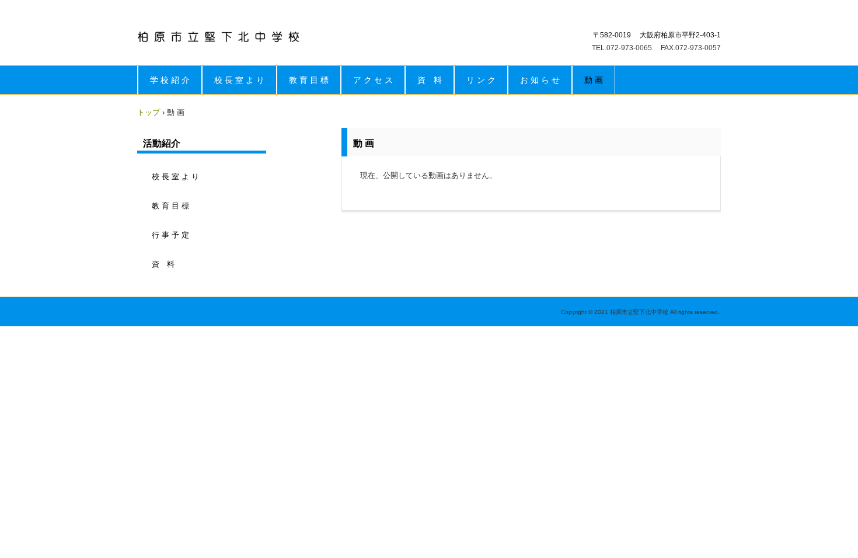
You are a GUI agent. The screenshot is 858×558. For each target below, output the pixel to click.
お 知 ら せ (540, 80)
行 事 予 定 (170, 235)
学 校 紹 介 (170, 80)
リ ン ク (481, 80)
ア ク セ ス (373, 80)
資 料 (429, 80)
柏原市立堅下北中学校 (218, 36)
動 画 (593, 80)
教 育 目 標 (309, 80)
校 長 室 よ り (239, 80)
